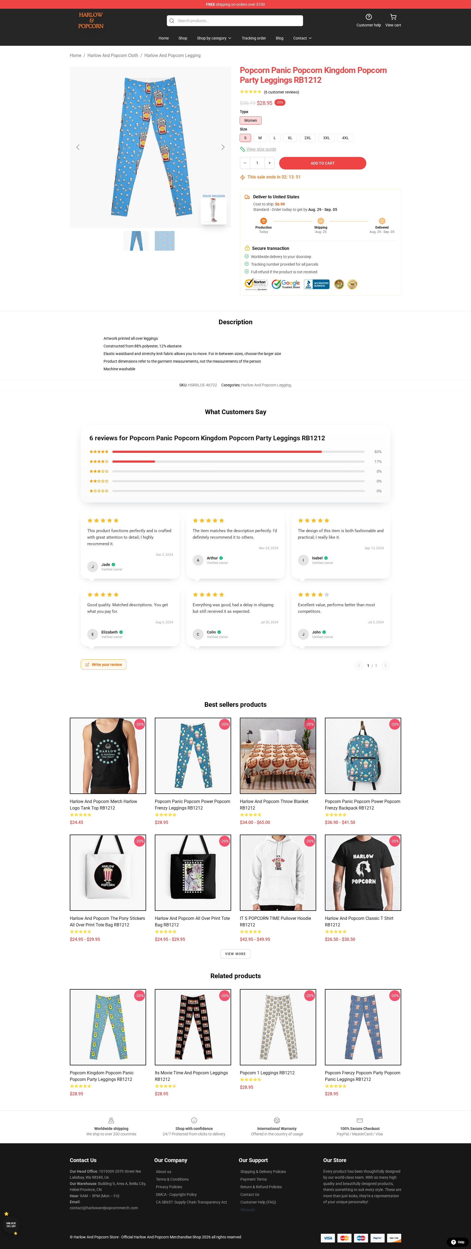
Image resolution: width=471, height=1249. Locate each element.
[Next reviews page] (385, 666)
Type (244, 112)
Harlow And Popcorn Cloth (112, 55)
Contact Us (249, 1194)
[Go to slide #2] (165, 241)
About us (163, 1171)
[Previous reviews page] (359, 666)
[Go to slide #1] (136, 241)
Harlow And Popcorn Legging (172, 55)
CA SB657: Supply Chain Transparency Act (191, 1202)
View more (235, 954)
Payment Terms (253, 1179)
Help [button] (461, 1242)
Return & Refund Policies (261, 1187)
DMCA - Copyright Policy (176, 1194)
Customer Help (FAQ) (258, 1202)
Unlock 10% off (11, 1225)
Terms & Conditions (172, 1179)
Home (75, 55)
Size (243, 129)
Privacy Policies (169, 1187)
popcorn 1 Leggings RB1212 (267, 1072)
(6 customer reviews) (281, 92)
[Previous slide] (78, 147)
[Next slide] (222, 147)
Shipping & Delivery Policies (263, 1171)
